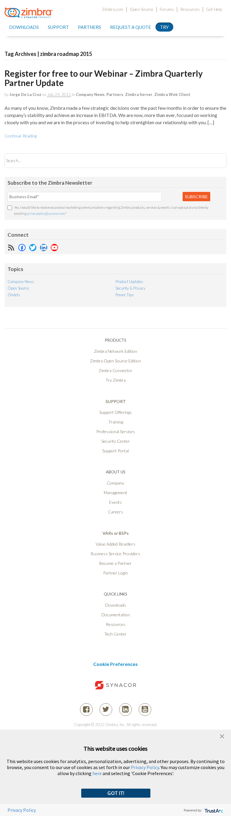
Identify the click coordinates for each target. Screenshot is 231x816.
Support (58, 27)
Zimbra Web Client (172, 94)
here (97, 773)
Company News (90, 94)
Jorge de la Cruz (25, 94)
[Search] (216, 160)
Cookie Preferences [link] (115, 664)
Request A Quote (130, 27)
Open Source (141, 9)
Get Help (214, 9)
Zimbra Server (138, 94)
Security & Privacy (130, 288)
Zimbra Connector (115, 370)
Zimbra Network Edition (115, 351)
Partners (114, 94)
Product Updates (129, 281)
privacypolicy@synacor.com (46, 213)
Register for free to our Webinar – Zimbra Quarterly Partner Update (104, 78)
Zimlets (14, 294)
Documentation (115, 614)
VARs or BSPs (116, 533)
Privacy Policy (145, 767)
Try (164, 27)
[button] (222, 735)
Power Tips (125, 294)
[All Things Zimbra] (29, 14)
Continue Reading (21, 135)
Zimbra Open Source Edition (115, 360)
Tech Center (115, 633)
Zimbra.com (112, 9)
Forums (167, 9)
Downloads (24, 27)
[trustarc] (213, 810)
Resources (190, 9)
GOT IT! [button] (115, 793)
